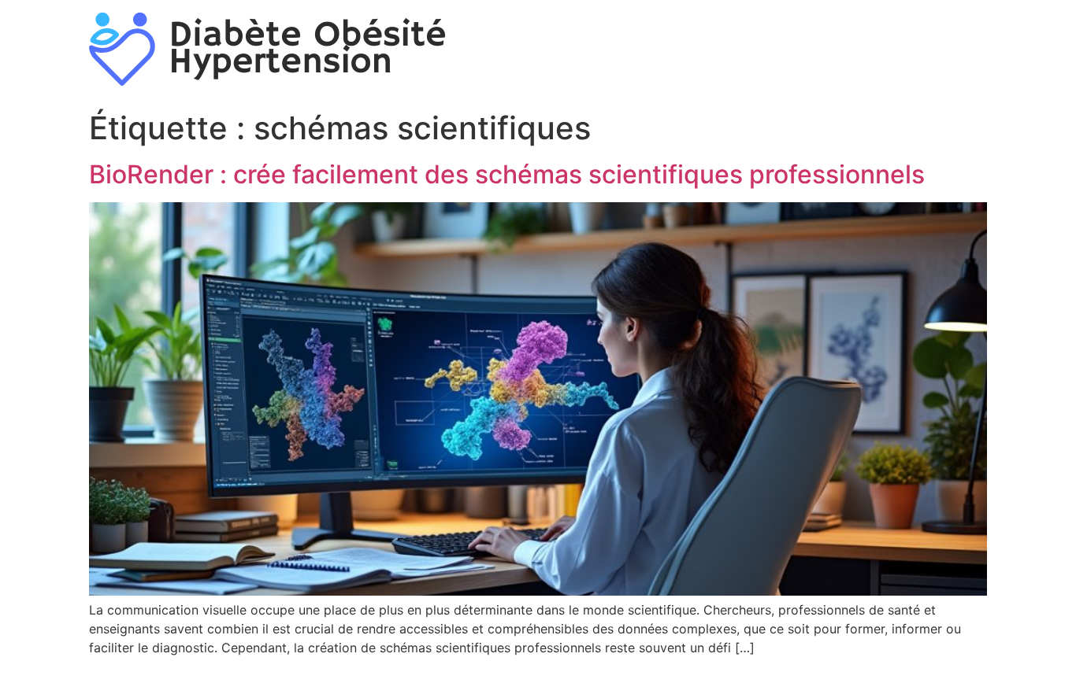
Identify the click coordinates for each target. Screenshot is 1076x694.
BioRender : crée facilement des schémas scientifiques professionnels (507, 174)
